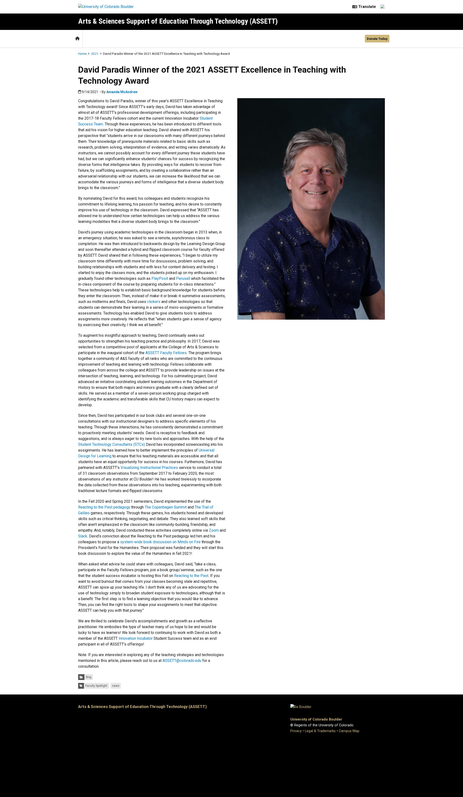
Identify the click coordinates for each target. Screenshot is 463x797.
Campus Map (349, 731)
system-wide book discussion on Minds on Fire (160, 542)
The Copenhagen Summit (166, 507)
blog (88, 677)
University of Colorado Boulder (316, 719)
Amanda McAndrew (121, 92)
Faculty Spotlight (96, 685)
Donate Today (377, 39)
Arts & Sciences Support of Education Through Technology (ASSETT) (178, 21)
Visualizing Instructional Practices (149, 467)
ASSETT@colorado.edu (182, 660)
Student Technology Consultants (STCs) (111, 444)
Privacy (296, 731)
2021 (95, 53)
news (115, 685)
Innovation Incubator (136, 638)
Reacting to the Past (191, 575)
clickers (153, 301)
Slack (82, 536)
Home (82, 53)
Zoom (214, 530)
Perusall (183, 278)
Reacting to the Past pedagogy (104, 507)
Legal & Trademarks (320, 731)
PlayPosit (159, 278)
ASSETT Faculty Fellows (166, 352)
